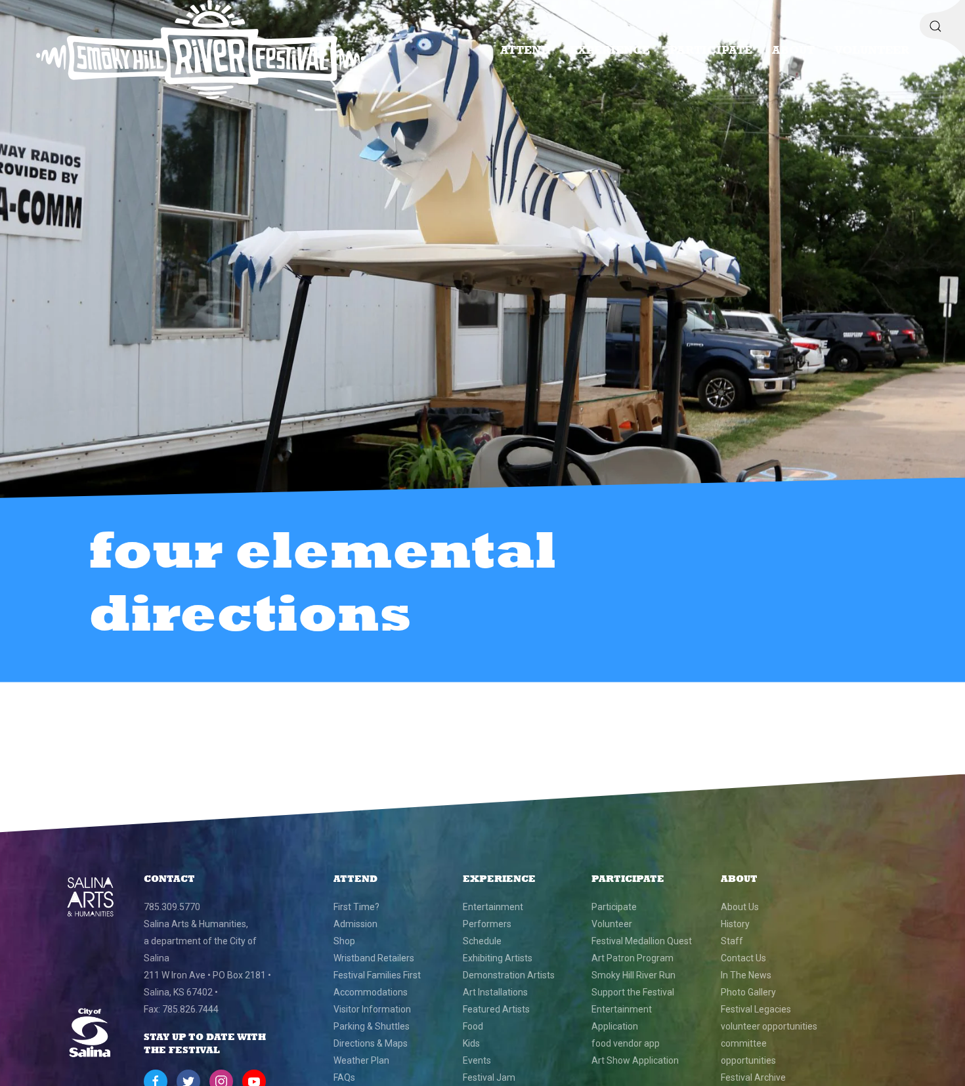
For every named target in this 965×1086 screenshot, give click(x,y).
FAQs (344, 1077)
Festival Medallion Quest (641, 941)
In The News (746, 975)
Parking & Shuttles (371, 1026)
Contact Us (743, 958)
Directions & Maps (370, 1043)
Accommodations (370, 992)
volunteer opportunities (769, 1026)
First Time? (356, 907)
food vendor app (625, 1043)
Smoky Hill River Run (633, 975)
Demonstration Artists (509, 975)
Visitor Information (372, 1009)
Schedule (482, 941)
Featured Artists (496, 1009)
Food (473, 1026)
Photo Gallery (748, 992)
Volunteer (871, 49)
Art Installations (495, 992)
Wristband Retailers (373, 958)
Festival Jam (489, 1077)
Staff (732, 941)
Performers (487, 924)
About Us (740, 907)
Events (477, 1060)
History (735, 924)
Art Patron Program (632, 958)
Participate (711, 49)
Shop (344, 941)
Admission (355, 924)
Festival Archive (753, 1077)
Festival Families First (377, 975)
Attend (525, 49)
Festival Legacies (756, 1009)
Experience (610, 49)
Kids (471, 1043)
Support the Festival (632, 992)
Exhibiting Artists (497, 958)
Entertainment (493, 907)
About (793, 49)
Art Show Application (635, 1060)
